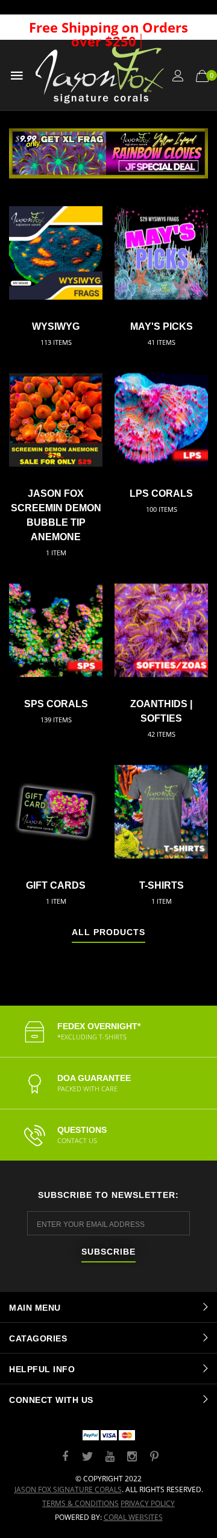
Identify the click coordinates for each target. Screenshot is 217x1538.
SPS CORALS (56, 704)
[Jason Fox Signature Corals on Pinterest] (154, 1456)
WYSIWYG (56, 326)
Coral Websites (133, 1517)
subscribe (108, 1251)
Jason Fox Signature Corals (68, 1489)
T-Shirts (161, 885)
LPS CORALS (161, 493)
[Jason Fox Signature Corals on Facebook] (65, 1456)
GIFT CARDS (56, 885)
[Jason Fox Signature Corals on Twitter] (87, 1456)
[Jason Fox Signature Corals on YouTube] (109, 1456)
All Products (108, 932)
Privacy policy (148, 1503)
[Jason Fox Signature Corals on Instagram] (132, 1456)
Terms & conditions (80, 1503)
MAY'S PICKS (161, 326)
